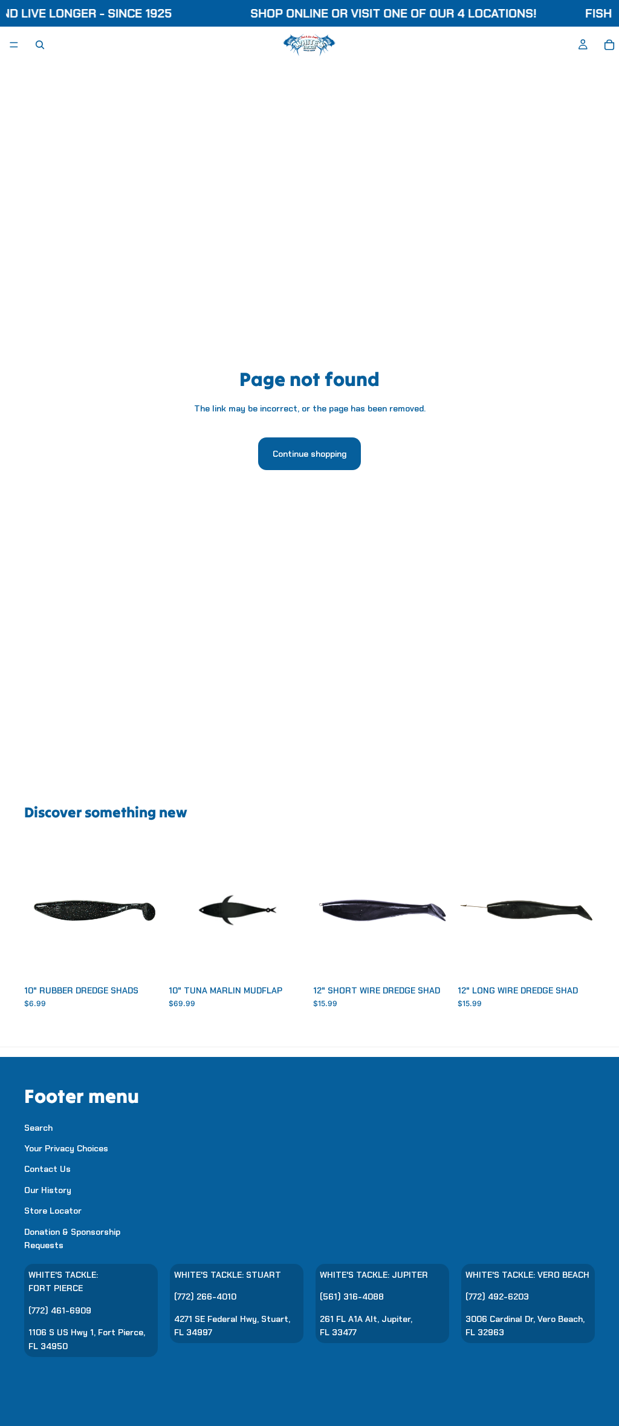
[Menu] (14, 45)
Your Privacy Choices (66, 1148)
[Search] (40, 44)
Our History (47, 1190)
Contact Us (47, 1169)
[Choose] (143, 960)
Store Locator (53, 1210)
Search (38, 1127)
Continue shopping (309, 453)
